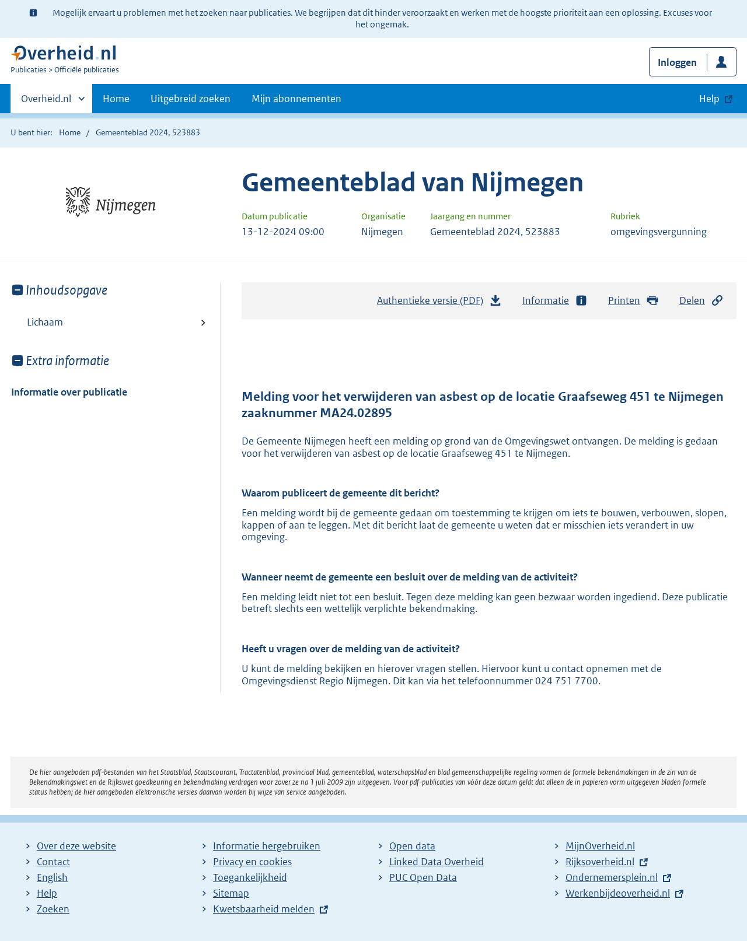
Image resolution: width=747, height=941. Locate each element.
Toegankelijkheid (250, 877)
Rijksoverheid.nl (600, 861)
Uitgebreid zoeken (191, 98)
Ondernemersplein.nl (612, 877)
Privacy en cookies (252, 861)
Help (47, 893)
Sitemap (231, 893)
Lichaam (45, 322)
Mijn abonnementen (296, 98)
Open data (412, 845)
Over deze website (76, 845)
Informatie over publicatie (69, 392)
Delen (692, 300)
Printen (624, 300)
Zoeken (53, 908)
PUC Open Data (423, 877)
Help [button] (709, 98)
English (52, 877)
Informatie (545, 300)
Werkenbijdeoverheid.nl (618, 893)
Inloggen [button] (677, 62)
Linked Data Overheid (436, 861)
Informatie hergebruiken (266, 845)
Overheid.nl (46, 102)
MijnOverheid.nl (600, 845)
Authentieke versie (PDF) (433, 304)
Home (116, 98)
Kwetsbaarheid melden (264, 908)
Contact (53, 861)
